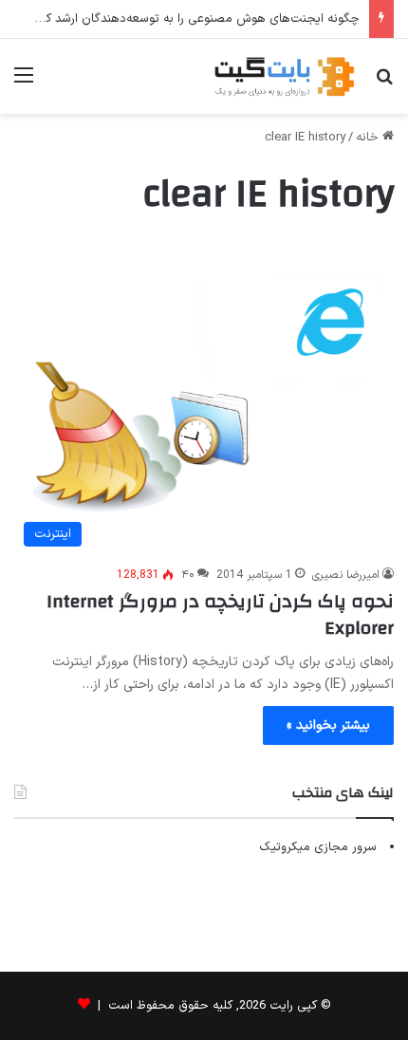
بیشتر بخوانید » (328, 725)
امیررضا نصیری (346, 575)
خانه (369, 137)
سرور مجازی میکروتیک (318, 847)
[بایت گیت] (285, 76)
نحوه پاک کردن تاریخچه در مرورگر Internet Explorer (220, 614)
